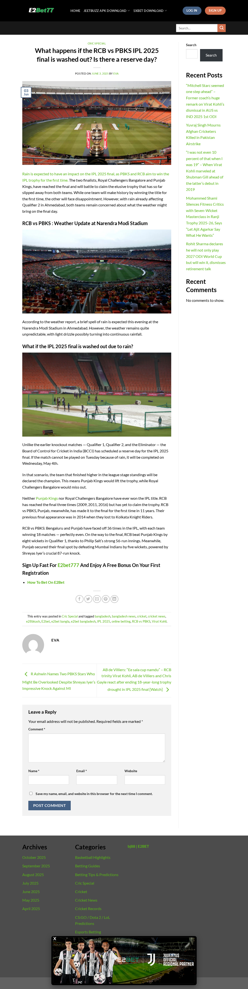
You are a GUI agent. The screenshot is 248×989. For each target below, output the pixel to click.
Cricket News (86, 900)
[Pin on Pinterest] (106, 599)
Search (191, 45)
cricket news (156, 616)
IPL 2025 (103, 621)
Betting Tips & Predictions (96, 874)
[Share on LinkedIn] (114, 599)
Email (81, 771)
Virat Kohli (159, 621)
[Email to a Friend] (97, 599)
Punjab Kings (47, 498)
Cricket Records (88, 908)
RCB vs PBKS (141, 621)
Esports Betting (88, 932)
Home (75, 11)
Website (130, 771)
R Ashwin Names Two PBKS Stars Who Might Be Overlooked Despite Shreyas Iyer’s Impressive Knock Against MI (58, 681)
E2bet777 (68, 565)
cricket (142, 616)
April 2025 (31, 908)
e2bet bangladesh (83, 621)
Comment (36, 729)
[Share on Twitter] (88, 599)
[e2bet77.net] (42, 10)
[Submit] (221, 28)
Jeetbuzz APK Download (105, 11)
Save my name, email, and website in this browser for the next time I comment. (94, 794)
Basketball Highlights (92, 857)
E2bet (45, 621)
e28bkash (33, 621)
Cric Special (97, 43)
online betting (121, 621)
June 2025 (31, 891)
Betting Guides (87, 865)
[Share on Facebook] (80, 599)
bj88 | (132, 846)
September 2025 (36, 865)
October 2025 (34, 857)
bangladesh (102, 616)
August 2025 (33, 874)
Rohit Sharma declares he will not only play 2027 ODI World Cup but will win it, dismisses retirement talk (206, 256)
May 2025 (30, 900)
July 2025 (30, 883)
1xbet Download (148, 11)
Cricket (81, 891)
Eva (115, 73)
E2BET (143, 846)
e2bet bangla (60, 621)
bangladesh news (124, 616)
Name (33, 771)
